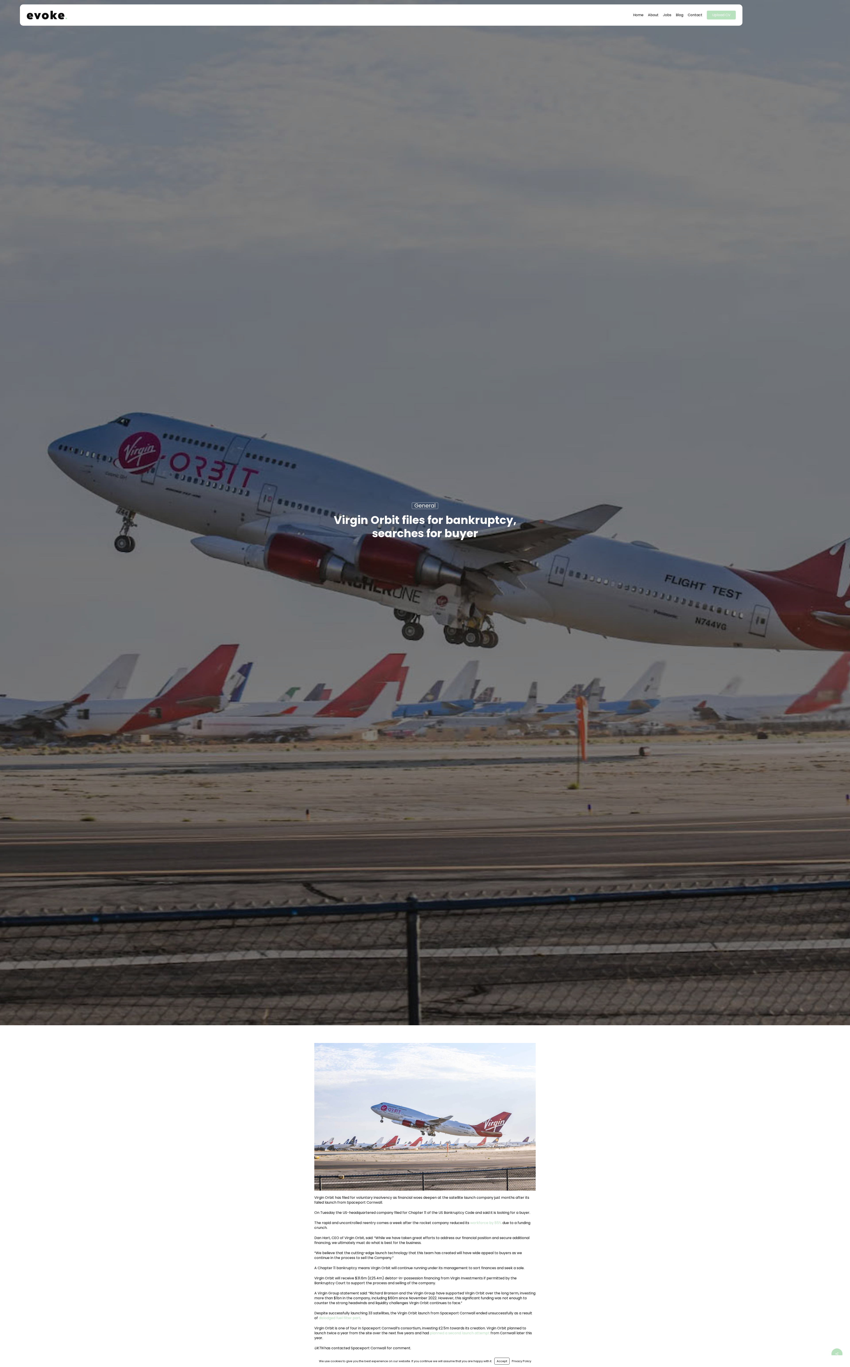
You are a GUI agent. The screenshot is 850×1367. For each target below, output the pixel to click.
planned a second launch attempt (460, 1333)
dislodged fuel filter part (339, 1318)
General (425, 505)
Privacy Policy (521, 1361)
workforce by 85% (486, 1222)
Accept (502, 1361)
